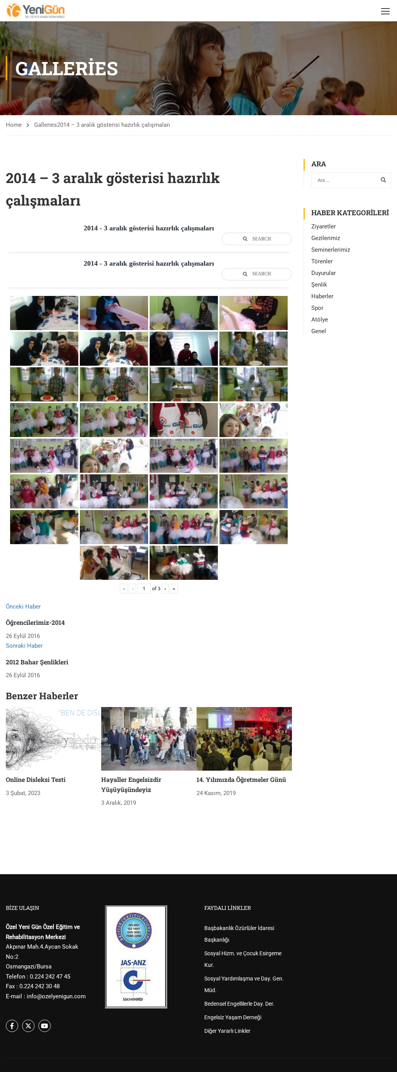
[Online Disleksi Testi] (53, 738)
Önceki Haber (23, 606)
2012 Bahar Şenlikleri (37, 662)
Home (14, 124)
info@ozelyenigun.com (56, 996)
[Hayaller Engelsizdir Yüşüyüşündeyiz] (149, 738)
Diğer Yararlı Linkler (227, 1031)
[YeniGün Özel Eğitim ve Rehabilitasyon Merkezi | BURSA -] (35, 10)
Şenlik (319, 284)
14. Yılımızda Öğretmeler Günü (241, 779)
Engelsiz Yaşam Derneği (232, 1017)
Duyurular (323, 273)
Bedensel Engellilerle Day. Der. (239, 1004)
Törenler (322, 261)
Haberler (322, 296)
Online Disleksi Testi (36, 779)
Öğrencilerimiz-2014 (35, 622)
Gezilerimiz (325, 238)
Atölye (319, 319)
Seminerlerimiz (330, 249)
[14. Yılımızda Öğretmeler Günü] (244, 738)
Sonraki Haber (24, 645)
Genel (318, 331)
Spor (317, 307)
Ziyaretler (323, 226)
